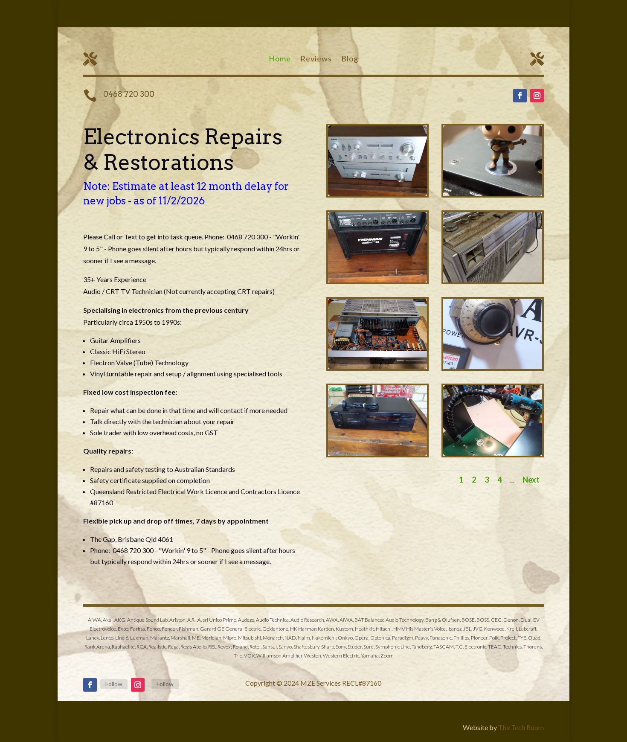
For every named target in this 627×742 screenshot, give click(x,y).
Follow (113, 683)
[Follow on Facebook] (520, 95)
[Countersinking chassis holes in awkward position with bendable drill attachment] (492, 453)
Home (280, 59)
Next (531, 479)
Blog (349, 59)
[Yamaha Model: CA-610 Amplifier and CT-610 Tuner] (377, 193)
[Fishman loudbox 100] (377, 280)
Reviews (316, 59)
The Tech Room (521, 727)
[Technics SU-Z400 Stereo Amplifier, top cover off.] (377, 366)
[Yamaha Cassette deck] (377, 453)
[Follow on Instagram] (537, 95)
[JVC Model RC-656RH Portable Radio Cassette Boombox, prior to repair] (492, 280)
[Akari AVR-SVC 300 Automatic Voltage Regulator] (492, 366)
